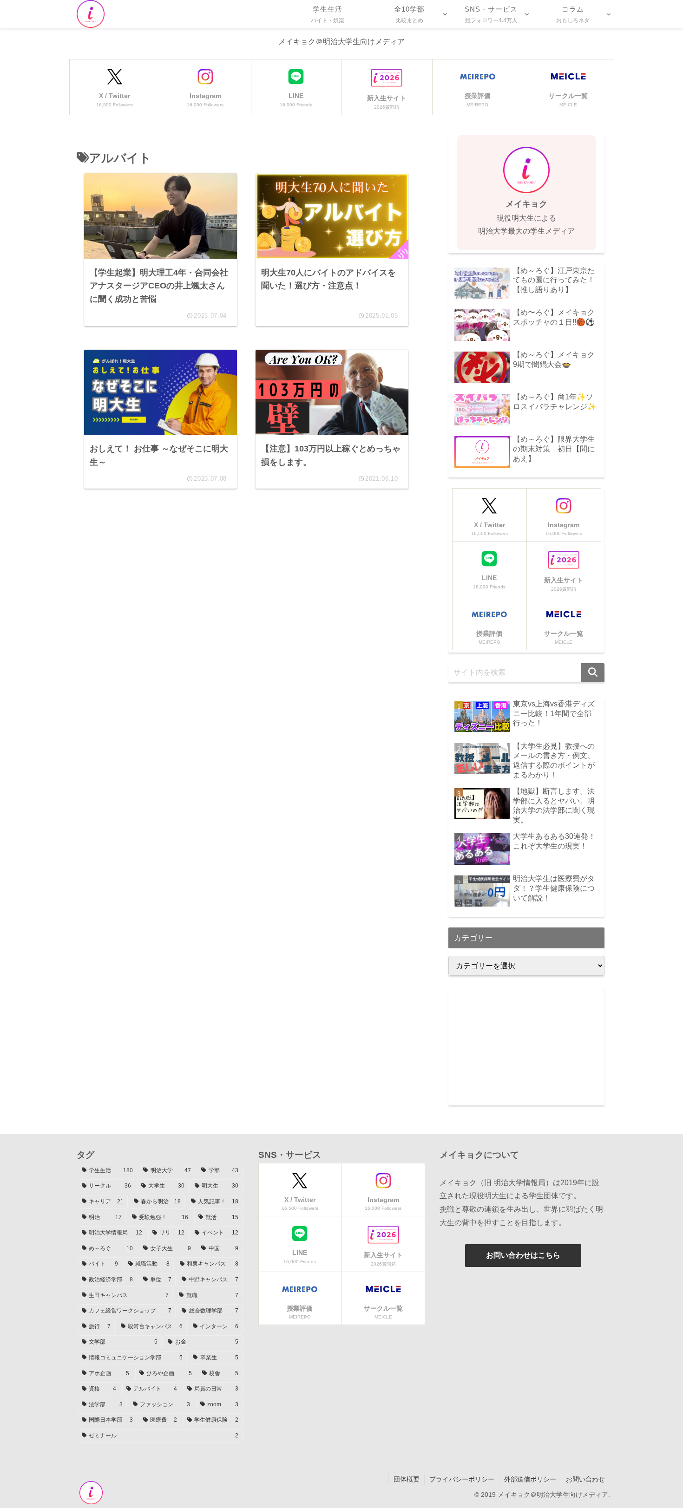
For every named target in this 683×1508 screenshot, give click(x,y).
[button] (592, 672)
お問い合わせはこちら (523, 1255)
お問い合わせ (585, 1479)
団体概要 (407, 1479)
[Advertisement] (246, 592)
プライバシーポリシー (461, 1479)
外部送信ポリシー (530, 1479)
